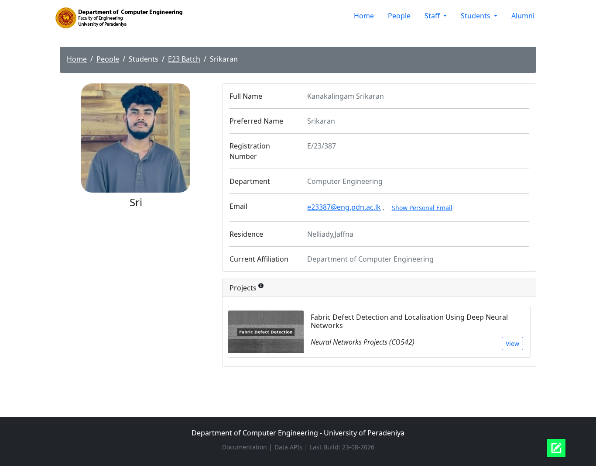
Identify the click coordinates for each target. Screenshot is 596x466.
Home (364, 16)
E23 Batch (184, 59)
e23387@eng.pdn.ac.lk (344, 207)
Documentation (245, 447)
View (512, 343)
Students (476, 16)
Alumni (522, 16)
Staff (433, 16)
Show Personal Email (422, 208)
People (399, 16)
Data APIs (289, 447)
